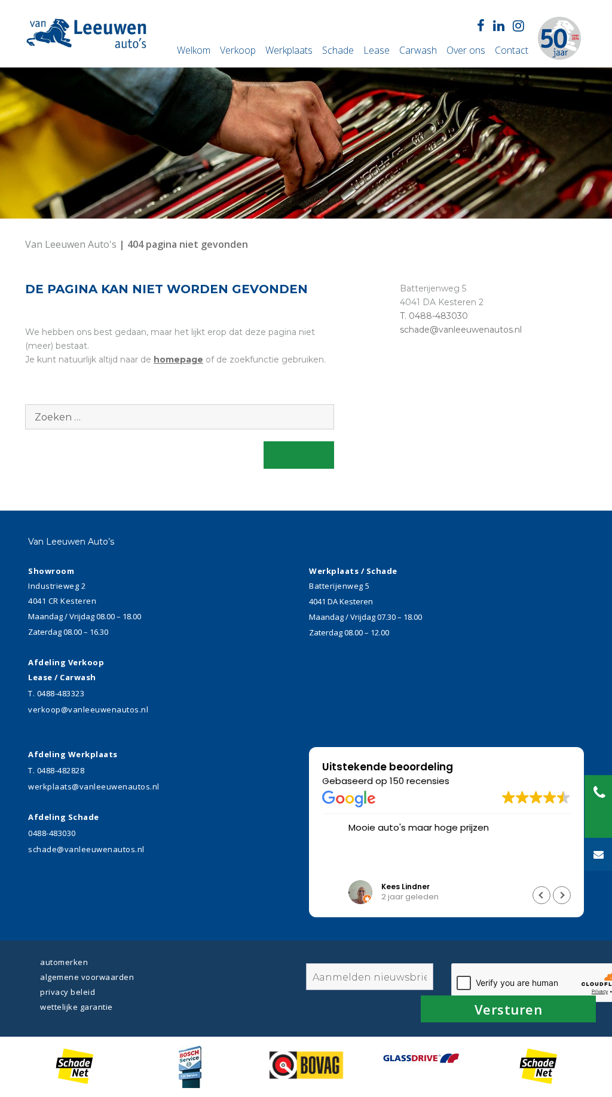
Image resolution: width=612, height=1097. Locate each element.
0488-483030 (52, 833)
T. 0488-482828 (56, 770)
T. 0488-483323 (56, 693)
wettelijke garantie (76, 1006)
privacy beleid (67, 992)
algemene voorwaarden (87, 977)
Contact (511, 50)
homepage (178, 359)
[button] (562, 895)
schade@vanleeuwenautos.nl (461, 329)
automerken (64, 962)
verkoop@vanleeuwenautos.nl (88, 709)
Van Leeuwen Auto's (72, 244)
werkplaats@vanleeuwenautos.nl (94, 786)
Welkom (193, 50)
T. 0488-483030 (434, 316)
